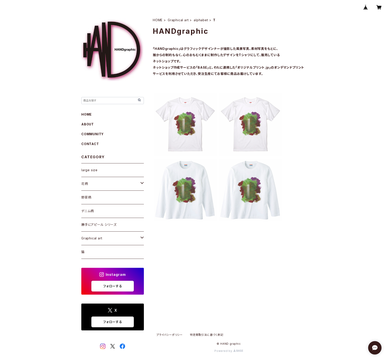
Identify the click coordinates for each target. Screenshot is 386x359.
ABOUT (87, 124)
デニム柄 (87, 211)
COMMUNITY (92, 134)
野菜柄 (86, 197)
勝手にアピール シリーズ (99, 224)
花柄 (84, 184)
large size (89, 170)
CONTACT (90, 144)
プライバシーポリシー (169, 334)
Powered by (223, 351)
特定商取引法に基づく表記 (206, 334)
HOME (158, 20)
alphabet (201, 20)
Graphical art (178, 20)
